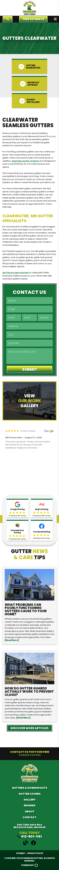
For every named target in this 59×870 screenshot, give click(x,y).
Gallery (29, 799)
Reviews (29, 805)
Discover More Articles (29, 728)
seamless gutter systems (25, 160)
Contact (29, 817)
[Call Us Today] (7, 19)
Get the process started (15, 272)
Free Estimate (33, 19)
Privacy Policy (35, 853)
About (29, 811)
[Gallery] (29, 401)
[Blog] (27, 844)
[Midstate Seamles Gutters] (29, 14)
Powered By (27, 865)
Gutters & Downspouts (29, 788)
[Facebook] (33, 844)
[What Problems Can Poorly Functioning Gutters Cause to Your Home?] (29, 605)
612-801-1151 (31, 836)
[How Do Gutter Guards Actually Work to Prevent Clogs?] (29, 686)
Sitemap (20, 853)
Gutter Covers (30, 794)
